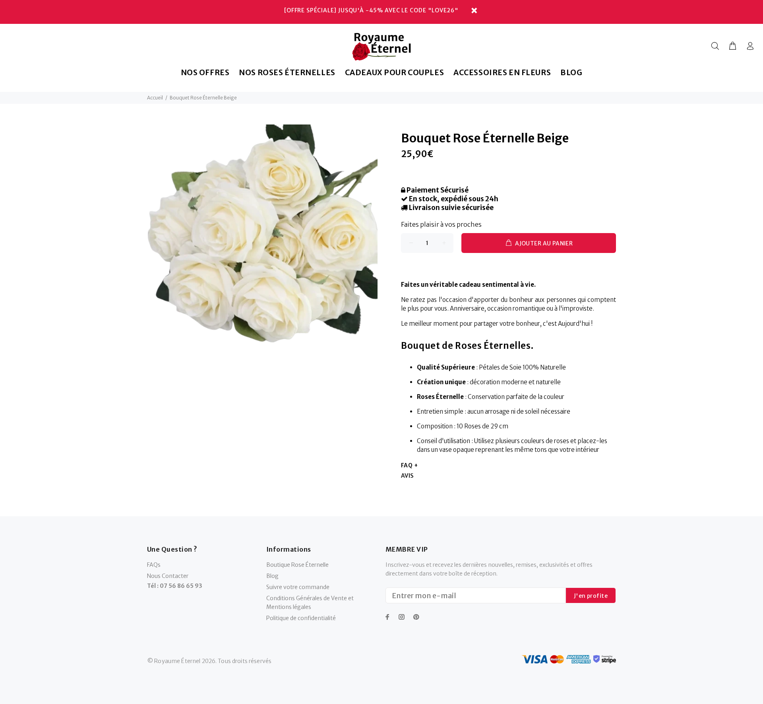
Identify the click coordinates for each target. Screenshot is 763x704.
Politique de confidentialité (301, 618)
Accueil (155, 98)
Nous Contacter (167, 576)
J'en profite (591, 595)
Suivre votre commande (297, 587)
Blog (272, 576)
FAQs (154, 564)
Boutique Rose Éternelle (297, 564)
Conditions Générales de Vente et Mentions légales (310, 603)
